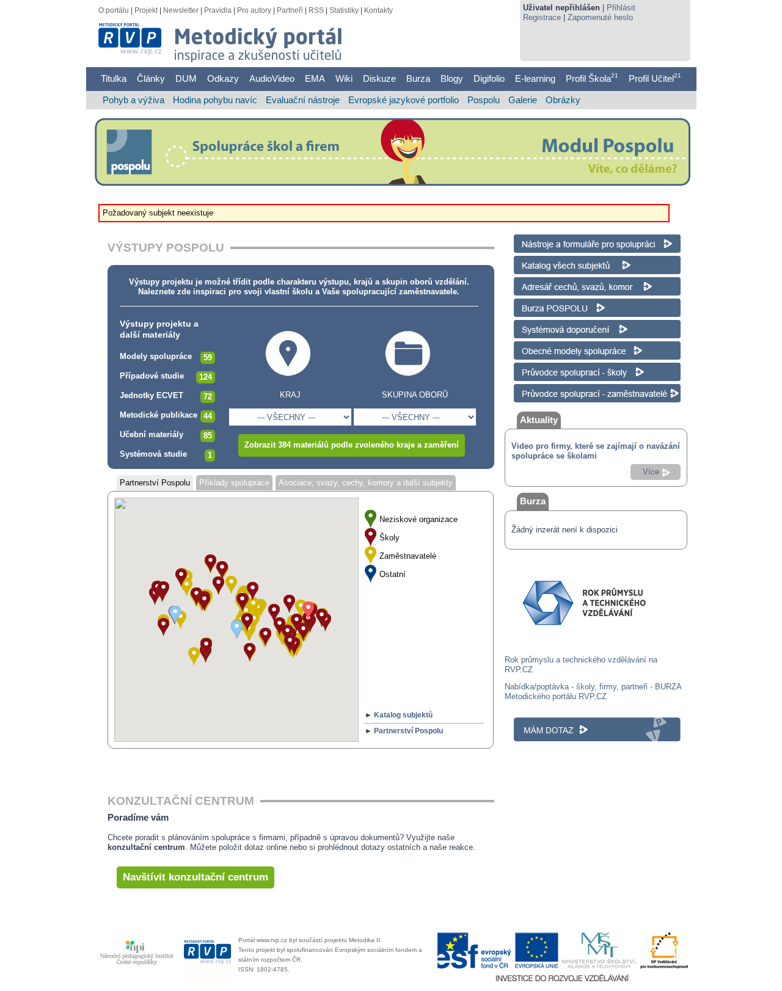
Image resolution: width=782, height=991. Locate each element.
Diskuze (379, 78)
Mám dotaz (534, 722)
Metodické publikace (158, 414)
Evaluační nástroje (303, 100)
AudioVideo (271, 78)
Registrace (542, 17)
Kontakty (378, 10)
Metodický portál (139, 30)
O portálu (113, 10)
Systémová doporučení (555, 324)
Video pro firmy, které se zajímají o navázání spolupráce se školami (595, 450)
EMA (315, 78)
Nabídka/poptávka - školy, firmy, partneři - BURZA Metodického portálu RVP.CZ (593, 691)
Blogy (451, 78)
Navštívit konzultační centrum (195, 877)
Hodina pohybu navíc (215, 100)
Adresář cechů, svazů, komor (566, 281)
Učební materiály (151, 434)
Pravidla (218, 10)
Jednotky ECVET (151, 395)
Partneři (290, 10)
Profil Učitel (655, 78)
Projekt (146, 10)
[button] (301, 609)
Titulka (113, 78)
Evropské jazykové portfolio (403, 100)
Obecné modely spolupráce (562, 345)
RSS (316, 10)
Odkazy (223, 78)
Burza (418, 78)
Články (151, 78)
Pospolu (483, 100)
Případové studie (152, 375)
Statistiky (344, 10)
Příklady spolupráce (234, 482)
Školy (389, 537)
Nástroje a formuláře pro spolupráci (575, 239)
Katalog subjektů (403, 715)
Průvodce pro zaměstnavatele (566, 388)
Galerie (522, 100)
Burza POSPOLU (545, 303)
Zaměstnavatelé (407, 556)
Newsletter (181, 10)
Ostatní (392, 574)
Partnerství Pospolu (155, 482)
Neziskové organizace (418, 519)
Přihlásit (621, 7)
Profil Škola (592, 78)
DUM (186, 78)
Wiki (344, 78)
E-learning (535, 78)
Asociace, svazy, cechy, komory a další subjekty (366, 482)
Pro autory (254, 10)
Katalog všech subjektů (555, 260)
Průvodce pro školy (548, 367)
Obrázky (563, 100)
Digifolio (489, 78)
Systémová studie (153, 454)
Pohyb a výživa (133, 100)
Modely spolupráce (156, 356)
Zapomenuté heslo (600, 17)
